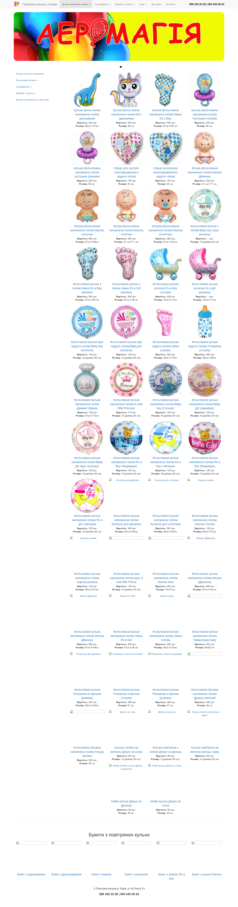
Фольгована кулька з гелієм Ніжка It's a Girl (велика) (126, 288)
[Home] (18, 4)
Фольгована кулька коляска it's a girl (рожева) (205, 288)
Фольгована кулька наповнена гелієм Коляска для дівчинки (126, 519)
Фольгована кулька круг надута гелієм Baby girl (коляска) (126, 346)
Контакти (170, 4)
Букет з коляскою (136, 874)
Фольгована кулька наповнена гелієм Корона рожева (87, 577)
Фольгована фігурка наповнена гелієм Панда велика (87, 751)
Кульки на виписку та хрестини (32, 99)
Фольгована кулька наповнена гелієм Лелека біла (166, 577)
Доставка (156, 4)
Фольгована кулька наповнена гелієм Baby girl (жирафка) (204, 404)
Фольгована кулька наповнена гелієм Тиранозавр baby (205, 635)
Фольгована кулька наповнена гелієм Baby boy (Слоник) (165, 404)
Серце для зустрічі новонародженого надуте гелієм (126, 172)
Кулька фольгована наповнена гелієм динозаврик (87, 114)
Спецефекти (102, 4)
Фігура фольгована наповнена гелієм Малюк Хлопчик (87, 230)
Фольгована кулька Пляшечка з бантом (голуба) (126, 693)
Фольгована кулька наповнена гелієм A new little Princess (126, 404)
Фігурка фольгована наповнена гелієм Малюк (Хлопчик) (165, 230)
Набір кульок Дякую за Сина (165, 803)
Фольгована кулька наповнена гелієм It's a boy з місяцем (165, 461)
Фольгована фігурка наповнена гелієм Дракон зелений (204, 693)
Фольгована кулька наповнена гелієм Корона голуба (205, 519)
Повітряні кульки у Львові (40, 4)
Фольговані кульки (26, 80)
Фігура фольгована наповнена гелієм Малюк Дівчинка (205, 172)
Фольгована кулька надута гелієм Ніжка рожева (165, 346)
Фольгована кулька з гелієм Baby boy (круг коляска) (204, 230)
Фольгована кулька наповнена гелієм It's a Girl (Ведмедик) (204, 461)
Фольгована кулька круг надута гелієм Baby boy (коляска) (87, 346)
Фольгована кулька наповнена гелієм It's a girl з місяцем (87, 519)
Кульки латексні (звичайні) (30, 73)
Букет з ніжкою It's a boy (171, 876)
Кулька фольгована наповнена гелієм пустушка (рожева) (87, 172)
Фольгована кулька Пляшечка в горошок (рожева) (87, 693)
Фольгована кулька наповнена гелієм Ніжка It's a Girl (126, 635)
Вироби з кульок (124, 4)
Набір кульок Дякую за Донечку (126, 803)
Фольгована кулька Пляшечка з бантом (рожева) (165, 693)
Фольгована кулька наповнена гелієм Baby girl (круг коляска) (87, 461)
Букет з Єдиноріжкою (31, 874)
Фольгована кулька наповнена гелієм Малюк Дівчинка (87, 635)
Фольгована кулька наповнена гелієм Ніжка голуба (165, 635)
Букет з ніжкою (101, 874)
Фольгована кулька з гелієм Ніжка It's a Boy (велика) (87, 288)
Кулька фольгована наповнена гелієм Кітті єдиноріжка (126, 114)
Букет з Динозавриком (66, 874)
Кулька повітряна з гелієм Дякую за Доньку (165, 749)
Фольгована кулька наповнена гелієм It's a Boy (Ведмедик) (126, 461)
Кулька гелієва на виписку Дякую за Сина (126, 749)
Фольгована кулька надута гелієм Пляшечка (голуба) (204, 346)
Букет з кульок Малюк (206, 874)
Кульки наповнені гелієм (75, 4)
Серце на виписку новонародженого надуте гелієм (165, 172)
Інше (142, 4)
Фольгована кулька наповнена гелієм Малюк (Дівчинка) (205, 577)
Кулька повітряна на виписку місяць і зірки (204, 749)
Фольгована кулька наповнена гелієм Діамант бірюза (87, 404)
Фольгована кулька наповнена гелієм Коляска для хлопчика (165, 519)
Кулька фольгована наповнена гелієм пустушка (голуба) (204, 114)
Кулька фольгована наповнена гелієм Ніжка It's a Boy (165, 114)
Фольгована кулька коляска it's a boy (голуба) (166, 288)
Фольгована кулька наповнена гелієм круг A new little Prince (126, 577)
